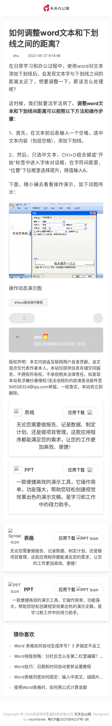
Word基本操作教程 (30, 302)
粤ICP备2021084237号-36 (68, 719)
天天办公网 (82, 714)
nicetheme (37, 719)
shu (16, 55)
